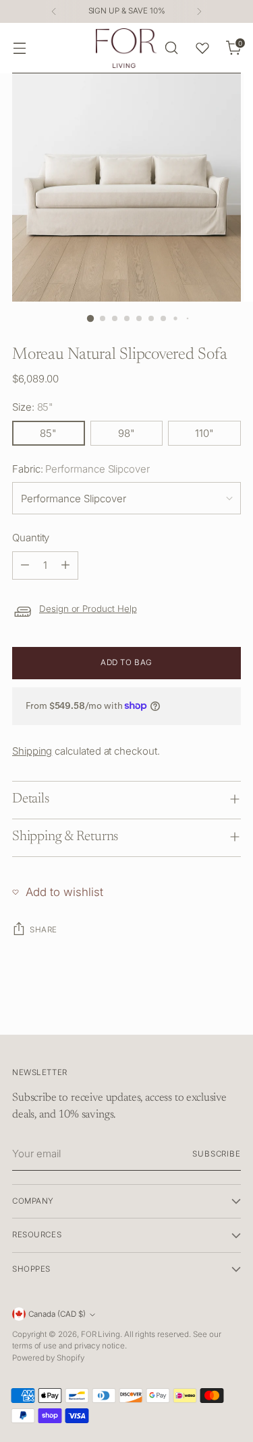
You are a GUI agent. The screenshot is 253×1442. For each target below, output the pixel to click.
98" (126, 433)
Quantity (30, 537)
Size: (32, 407)
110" (204, 433)
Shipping (32, 751)
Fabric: (81, 468)
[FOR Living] (126, 48)
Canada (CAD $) (57, 1314)
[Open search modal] (171, 48)
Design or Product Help (88, 608)
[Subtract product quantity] (25, 565)
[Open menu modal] (19, 48)
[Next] (199, 11)
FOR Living (100, 1334)
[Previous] (54, 11)
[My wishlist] (202, 47)
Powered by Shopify (48, 1358)
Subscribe (216, 1154)
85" (48, 433)
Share (43, 929)
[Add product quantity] (65, 565)
